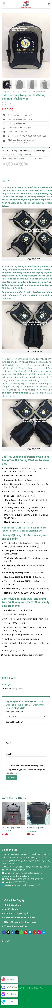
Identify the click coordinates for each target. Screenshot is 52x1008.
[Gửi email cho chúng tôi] (17, 932)
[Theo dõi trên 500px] (43, 932)
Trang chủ (6, 92)
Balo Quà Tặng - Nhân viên (33, 92)
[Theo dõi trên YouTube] (35, 932)
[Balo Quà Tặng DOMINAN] (13, 813)
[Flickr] (39, 932)
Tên (8, 743)
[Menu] (4, 4)
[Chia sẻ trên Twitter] (13, 164)
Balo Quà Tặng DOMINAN (12, 827)
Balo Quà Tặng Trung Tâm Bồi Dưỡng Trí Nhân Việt (24, 158)
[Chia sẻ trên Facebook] (8, 164)
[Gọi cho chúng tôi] (21, 932)
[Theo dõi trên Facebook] (4, 932)
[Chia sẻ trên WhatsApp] (4, 164)
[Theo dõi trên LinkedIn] (30, 932)
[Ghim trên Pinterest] (21, 164)
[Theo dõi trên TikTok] (8, 932)
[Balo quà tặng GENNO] (38, 813)
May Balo (16, 92)
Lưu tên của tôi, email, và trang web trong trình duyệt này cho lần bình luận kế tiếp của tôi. (25, 769)
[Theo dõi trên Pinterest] (26, 932)
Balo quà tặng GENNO (36, 827)
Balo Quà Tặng (9, 187)
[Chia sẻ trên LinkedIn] (26, 164)
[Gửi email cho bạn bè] (17, 164)
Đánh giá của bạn (14, 712)
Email (9, 754)
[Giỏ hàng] (49, 4)
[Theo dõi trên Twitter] (13, 932)
